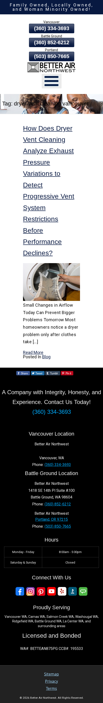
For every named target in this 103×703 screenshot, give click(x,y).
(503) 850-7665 (51, 56)
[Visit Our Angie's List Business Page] (83, 591)
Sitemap (51, 674)
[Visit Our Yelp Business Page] (62, 591)
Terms (51, 688)
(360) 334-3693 (51, 28)
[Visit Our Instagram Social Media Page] (30, 591)
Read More (33, 352)
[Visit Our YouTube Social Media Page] (51, 591)
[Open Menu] (52, 81)
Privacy (51, 681)
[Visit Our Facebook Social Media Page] (20, 591)
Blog (46, 356)
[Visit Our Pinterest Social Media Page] (41, 591)
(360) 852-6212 (51, 42)
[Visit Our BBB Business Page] (72, 591)
